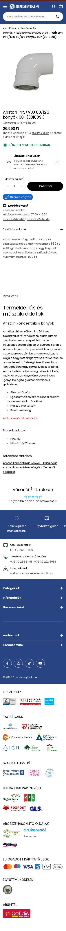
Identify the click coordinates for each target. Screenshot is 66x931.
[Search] (58, 16)
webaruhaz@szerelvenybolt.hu (31, 573)
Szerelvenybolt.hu (25, 677)
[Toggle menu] (5, 6)
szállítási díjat (40, 133)
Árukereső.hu (30, 836)
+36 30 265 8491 (14, 219)
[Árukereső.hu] (13, 833)
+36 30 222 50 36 (38, 219)
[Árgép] (12, 844)
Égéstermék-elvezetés (32, 33)
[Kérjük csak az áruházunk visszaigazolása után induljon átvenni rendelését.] (57, 162)
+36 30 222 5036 (45, 561)
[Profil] (53, 6)
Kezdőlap (9, 28)
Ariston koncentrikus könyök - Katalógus (30, 463)
